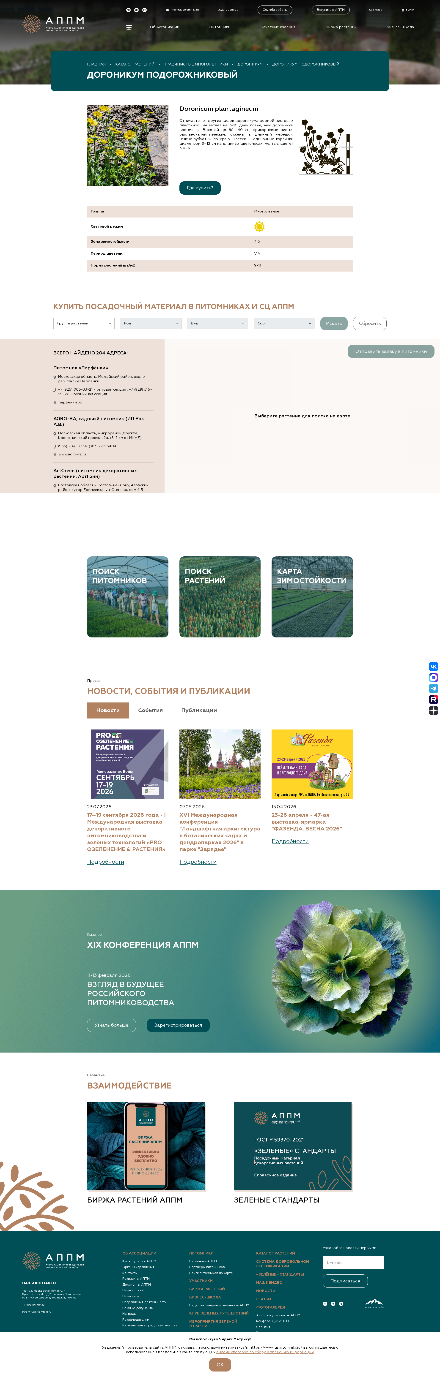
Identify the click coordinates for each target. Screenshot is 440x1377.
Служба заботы (275, 9)
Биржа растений (341, 27)
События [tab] (150, 710)
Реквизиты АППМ (136, 1278)
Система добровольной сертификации (282, 1264)
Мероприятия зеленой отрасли (213, 1324)
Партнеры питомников (207, 1267)
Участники (201, 1281)
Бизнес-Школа (400, 27)
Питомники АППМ (203, 1261)
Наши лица (130, 1296)
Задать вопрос (228, 9)
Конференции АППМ (272, 1321)
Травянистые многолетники (196, 64)
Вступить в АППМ (331, 9)
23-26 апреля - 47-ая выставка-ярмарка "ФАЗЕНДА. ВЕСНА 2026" (307, 822)
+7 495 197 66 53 (33, 1305)
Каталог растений (135, 64)
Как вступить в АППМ (139, 1261)
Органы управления (138, 1267)
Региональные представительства (149, 1325)
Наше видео (269, 1283)
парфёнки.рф (70, 402)
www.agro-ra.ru (72, 454)
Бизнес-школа (205, 1297)
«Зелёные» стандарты (280, 1274)
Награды (129, 1313)
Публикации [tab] (199, 710)
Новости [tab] (108, 710)
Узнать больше (111, 1025)
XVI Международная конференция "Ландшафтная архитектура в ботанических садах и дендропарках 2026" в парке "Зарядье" (219, 832)
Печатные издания (277, 27)
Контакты (129, 1273)
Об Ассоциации (164, 27)
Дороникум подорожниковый (305, 64)
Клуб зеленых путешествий (219, 1313)
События (263, 1327)
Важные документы (138, 1308)
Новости (265, 1291)
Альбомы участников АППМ (278, 1315)
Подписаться (345, 1281)
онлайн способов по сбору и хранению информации (265, 1352)
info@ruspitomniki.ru (36, 1312)
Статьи (263, 1299)
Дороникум (250, 64)
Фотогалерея (270, 1307)
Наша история (133, 1290)
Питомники (219, 27)
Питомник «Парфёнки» (80, 368)
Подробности (105, 862)
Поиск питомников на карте (211, 1273)
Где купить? (200, 188)
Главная (96, 64)
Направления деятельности (144, 1302)
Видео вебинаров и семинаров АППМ (219, 1305)
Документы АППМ (136, 1284)
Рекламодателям (135, 1319)
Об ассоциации (139, 1253)
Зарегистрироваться (178, 1025)
